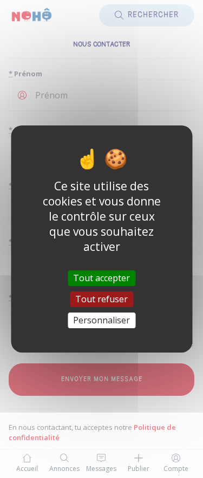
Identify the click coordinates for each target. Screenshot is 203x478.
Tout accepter (101, 277)
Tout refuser (101, 299)
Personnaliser (101, 320)
